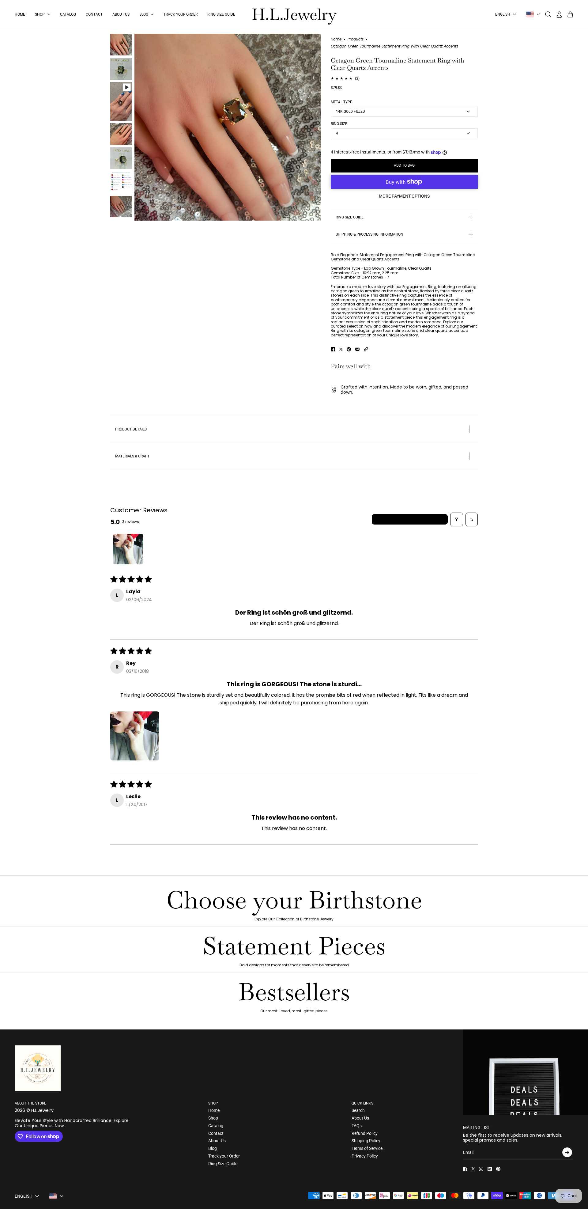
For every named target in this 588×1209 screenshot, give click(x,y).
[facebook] (465, 1168)
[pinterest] (498, 1168)
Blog (212, 1148)
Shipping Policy (366, 1140)
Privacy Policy (365, 1156)
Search (358, 1110)
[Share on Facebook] (333, 349)
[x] (473, 1169)
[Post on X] (341, 349)
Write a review (410, 519)
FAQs (357, 1125)
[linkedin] (489, 1168)
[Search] (548, 14)
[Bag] (570, 14)
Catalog (215, 1125)
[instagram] (481, 1168)
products (356, 39)
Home (336, 39)
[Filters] (456, 519)
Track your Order (224, 1156)
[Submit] (567, 1152)
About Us (217, 1140)
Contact (216, 1133)
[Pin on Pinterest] (348, 349)
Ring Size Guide (222, 1163)
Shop (213, 1118)
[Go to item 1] (128, 549)
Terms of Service (367, 1148)
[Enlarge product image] (227, 127)
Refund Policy (365, 1133)
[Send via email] (357, 349)
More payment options (404, 196)
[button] (366, 349)
